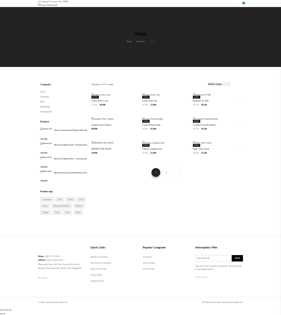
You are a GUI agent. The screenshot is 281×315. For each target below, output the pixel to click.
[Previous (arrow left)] (1, 313)
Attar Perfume (149, 269)
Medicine (79, 206)
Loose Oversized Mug (151, 125)
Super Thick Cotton (201, 149)
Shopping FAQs (97, 281)
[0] (242, 5)
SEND (237, 258)
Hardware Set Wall (201, 101)
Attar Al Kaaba (149, 263)
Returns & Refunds (98, 269)
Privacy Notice (96, 275)
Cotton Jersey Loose (99, 101)
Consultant (44, 97)
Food (81, 200)
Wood (78, 212)
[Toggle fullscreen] (7, 309)
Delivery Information (99, 257)
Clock (42, 92)
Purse (57, 212)
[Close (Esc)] (1, 309)
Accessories (47, 200)
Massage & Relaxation (61, 206)
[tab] (235, 84)
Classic (70, 200)
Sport (67, 212)
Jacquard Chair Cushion (101, 125)
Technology (45, 107)
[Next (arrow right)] (4, 313)
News (42, 102)
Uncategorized (46, 112)
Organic (45, 212)
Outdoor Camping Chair (152, 149)
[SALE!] (100, 95)
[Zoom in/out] (10, 309)
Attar (59, 200)
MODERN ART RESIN (101, 149)
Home (45, 206)
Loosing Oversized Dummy (204, 125)
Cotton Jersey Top (149, 101)
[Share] (4, 309)
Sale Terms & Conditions (100, 263)
